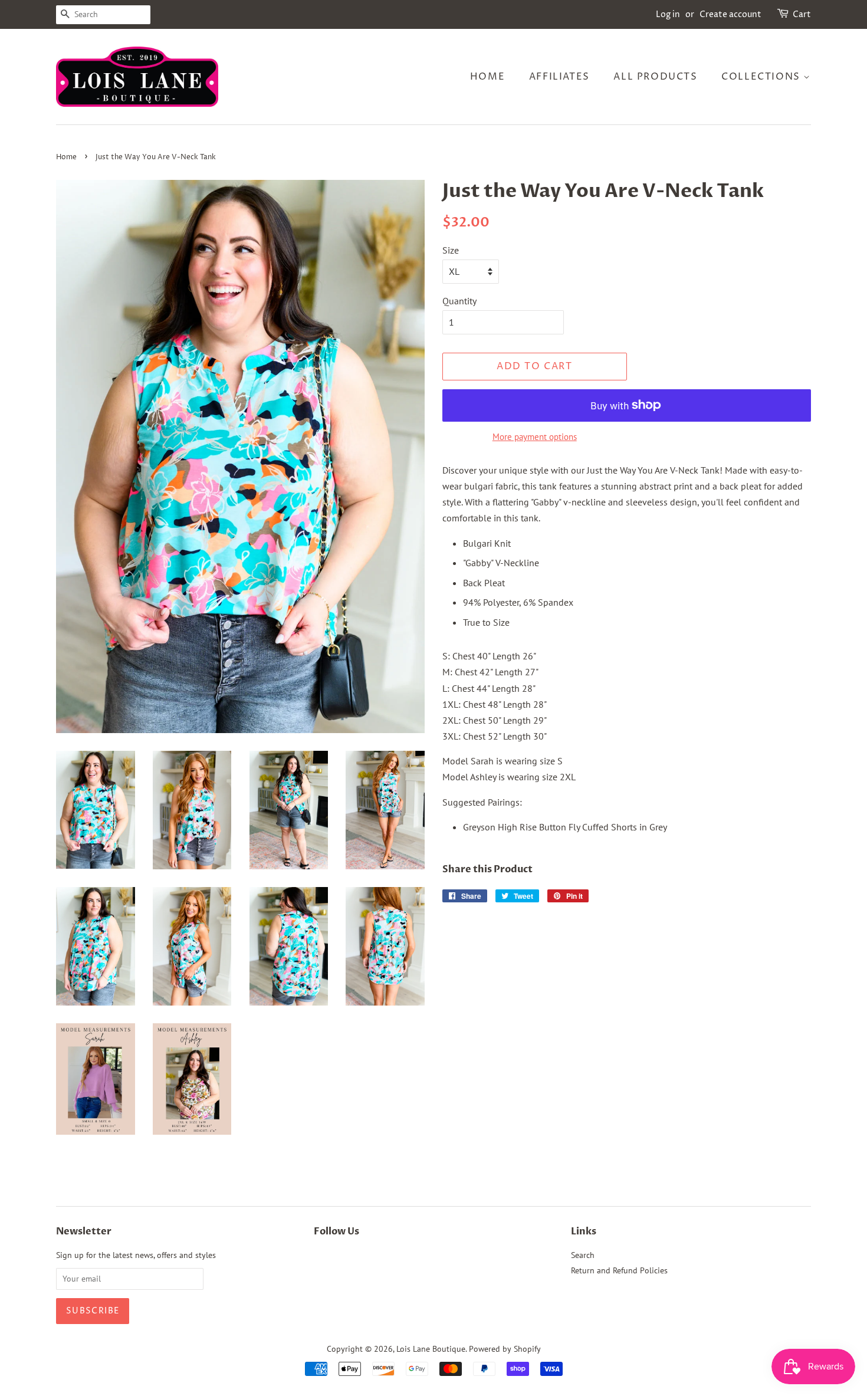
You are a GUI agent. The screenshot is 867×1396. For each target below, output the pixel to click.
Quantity (459, 301)
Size (450, 250)
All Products (655, 76)
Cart (802, 14)
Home (487, 76)
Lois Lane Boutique (430, 1349)
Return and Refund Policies (619, 1270)
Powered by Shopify (505, 1349)
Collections (762, 76)
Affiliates (559, 76)
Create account (730, 14)
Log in (668, 14)
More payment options (534, 436)
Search (583, 1255)
